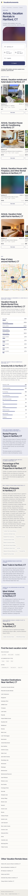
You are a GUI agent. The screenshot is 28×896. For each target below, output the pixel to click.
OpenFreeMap (6, 289)
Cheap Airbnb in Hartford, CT (7, 881)
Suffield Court (4, 704)
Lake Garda (3, 711)
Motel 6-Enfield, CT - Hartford (7, 105)
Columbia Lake (4, 840)
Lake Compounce (5, 694)
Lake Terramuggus (5, 735)
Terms (6, 893)
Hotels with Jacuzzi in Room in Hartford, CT (11, 863)
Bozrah (2, 812)
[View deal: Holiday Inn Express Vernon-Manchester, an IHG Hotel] (12, 228)
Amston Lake (4, 808)
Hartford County (4, 749)
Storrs (2, 836)
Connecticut (15, 7)
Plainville (3, 715)
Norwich (3, 805)
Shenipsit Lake (4, 794)
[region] (14, 277)
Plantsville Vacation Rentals (7, 690)
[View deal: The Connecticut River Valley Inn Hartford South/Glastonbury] (12, 185)
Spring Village (4, 798)
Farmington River (5, 787)
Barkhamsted (4, 770)
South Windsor (4, 777)
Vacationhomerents (10, 2)
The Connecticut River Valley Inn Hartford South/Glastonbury (14, 196)
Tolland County (4, 847)
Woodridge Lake (4, 760)
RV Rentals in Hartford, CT (7, 870)
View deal (12, 112)
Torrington (3, 708)
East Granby (4, 784)
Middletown (3, 725)
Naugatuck (3, 697)
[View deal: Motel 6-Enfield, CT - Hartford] (12, 93)
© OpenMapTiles (12, 289)
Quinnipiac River (4, 701)
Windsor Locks (4, 781)
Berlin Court (3, 732)
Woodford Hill (4, 721)
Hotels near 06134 (5, 874)
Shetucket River (4, 833)
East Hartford (4, 746)
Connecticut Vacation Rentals (7, 687)
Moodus (3, 728)
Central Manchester (5, 742)
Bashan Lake (4, 801)
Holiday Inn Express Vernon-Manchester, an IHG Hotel (13, 240)
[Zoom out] (26, 268)
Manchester (3, 739)
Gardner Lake (4, 819)
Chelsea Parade (4, 815)
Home (4, 7)
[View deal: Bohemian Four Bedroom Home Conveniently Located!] (12, 139)
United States (9, 7)
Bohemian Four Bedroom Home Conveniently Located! (13, 151)
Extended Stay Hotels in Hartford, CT (9, 877)
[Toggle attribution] (26, 289)
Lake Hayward (4, 822)
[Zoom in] (26, 266)
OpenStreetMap (22, 289)
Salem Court (4, 753)
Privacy (2, 893)
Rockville (3, 791)
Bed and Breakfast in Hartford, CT (8, 867)
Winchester (3, 763)
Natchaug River (4, 843)
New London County (5, 826)
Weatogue (3, 767)
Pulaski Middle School (6, 718)
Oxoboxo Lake (4, 829)
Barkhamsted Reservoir (6, 774)
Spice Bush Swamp (5, 756)
